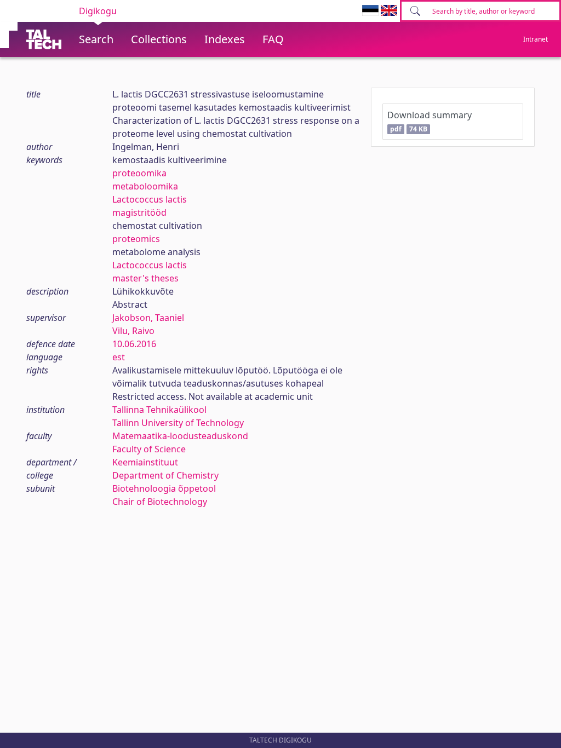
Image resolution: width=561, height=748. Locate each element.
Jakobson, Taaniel (148, 318)
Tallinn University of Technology (178, 423)
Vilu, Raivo (133, 331)
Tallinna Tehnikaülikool (159, 410)
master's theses (145, 278)
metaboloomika (145, 186)
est (118, 357)
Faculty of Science (149, 449)
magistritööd (139, 212)
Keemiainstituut (145, 462)
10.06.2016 (134, 344)
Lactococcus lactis (149, 199)
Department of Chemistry (165, 475)
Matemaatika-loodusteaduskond (180, 436)
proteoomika (139, 173)
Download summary (429, 121)
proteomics (136, 239)
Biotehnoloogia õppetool (164, 488)
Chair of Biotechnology (159, 502)
